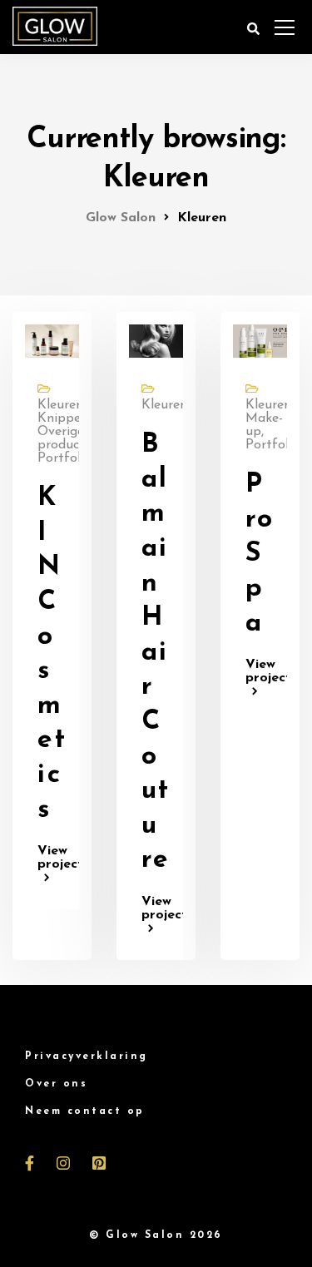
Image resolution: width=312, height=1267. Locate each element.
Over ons (56, 1084)
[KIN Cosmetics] (52, 340)
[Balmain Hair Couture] (156, 340)
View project (52, 857)
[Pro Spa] (260, 340)
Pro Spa (260, 554)
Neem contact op (85, 1111)
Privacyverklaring (86, 1057)
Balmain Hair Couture (156, 653)
